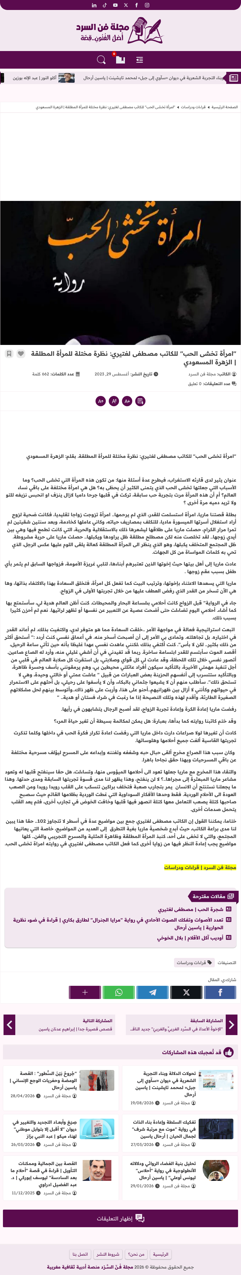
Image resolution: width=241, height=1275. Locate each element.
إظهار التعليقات (115, 1218)
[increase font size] (101, 401)
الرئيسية (160, 1254)
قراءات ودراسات (193, 107)
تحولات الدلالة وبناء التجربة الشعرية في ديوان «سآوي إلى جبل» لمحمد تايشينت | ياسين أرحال (165, 1084)
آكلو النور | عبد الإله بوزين (66, 77)
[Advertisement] (120, 157)
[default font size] (114, 401)
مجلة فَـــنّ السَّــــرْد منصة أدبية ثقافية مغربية (90, 1267)
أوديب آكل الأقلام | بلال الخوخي (190, 938)
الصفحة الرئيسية (225, 107)
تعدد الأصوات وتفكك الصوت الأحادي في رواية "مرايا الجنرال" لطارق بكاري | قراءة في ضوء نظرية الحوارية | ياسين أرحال (118, 923)
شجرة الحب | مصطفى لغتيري (190, 909)
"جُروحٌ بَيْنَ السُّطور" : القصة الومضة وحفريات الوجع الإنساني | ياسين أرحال (43, 1080)
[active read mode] (140, 401)
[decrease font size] (127, 401)
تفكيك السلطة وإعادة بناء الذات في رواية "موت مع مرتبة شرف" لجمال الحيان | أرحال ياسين (164, 1129)
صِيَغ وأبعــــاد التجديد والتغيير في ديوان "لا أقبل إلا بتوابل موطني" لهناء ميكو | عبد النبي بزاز (45, 1129)
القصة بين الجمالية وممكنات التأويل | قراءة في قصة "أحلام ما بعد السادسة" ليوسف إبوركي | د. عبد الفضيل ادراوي (44, 1174)
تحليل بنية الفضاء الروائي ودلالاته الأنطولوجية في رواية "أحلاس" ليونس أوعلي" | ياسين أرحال (163, 1170)
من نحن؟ (136, 1254)
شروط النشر (108, 1254)
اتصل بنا (80, 1254)
